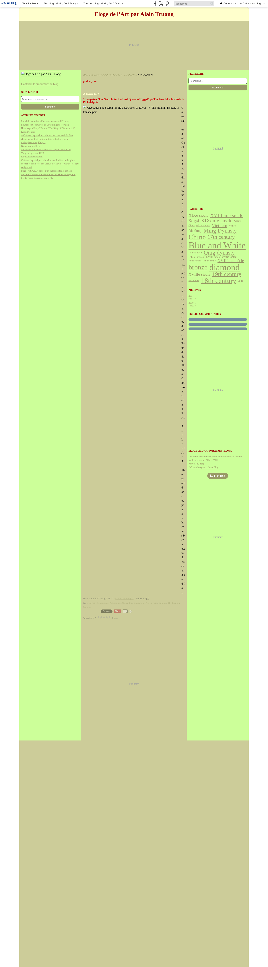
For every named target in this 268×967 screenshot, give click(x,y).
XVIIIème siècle (226, 215)
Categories (130, 74)
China (192, 225)
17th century (221, 237)
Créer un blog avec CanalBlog (203, 467)
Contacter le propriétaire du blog (39, 84)
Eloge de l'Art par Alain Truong (101, 74)
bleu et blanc (194, 280)
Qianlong (195, 230)
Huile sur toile (196, 261)
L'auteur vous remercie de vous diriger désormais (45, 124)
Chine (197, 237)
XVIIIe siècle (199, 274)
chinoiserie (229, 257)
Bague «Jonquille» (30, 146)
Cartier (237, 220)
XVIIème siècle (230, 261)
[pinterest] (167, 3)
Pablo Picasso (196, 257)
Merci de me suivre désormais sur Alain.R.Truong (45, 121)
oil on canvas (203, 225)
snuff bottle (210, 260)
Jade (240, 280)
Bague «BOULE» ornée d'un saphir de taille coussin (46, 170)
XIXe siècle (198, 215)
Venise (232, 225)
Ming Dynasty (220, 231)
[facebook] (155, 3)
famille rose (195, 252)
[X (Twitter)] (161, 3)
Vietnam (219, 225)
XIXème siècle (216, 220)
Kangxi (194, 220)
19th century (226, 274)
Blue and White (217, 245)
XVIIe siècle (213, 257)
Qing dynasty (219, 253)
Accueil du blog (196, 463)
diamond (224, 267)
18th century (218, 280)
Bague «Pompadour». (31, 156)
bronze (198, 267)
